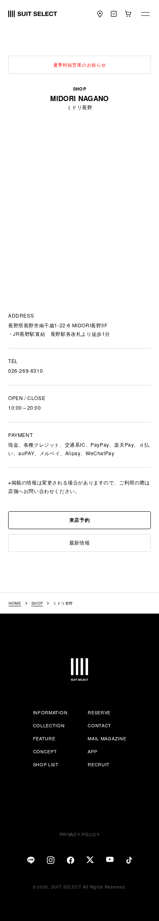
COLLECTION (49, 725)
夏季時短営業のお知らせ (79, 64)
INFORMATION (50, 712)
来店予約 (79, 519)
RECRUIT (99, 764)
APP (92, 751)
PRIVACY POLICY (80, 834)
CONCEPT (45, 751)
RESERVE (99, 712)
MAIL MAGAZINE (107, 738)
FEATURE (44, 738)
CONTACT (99, 725)
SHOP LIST (46, 764)
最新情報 (79, 542)
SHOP (37, 603)
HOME (15, 603)
